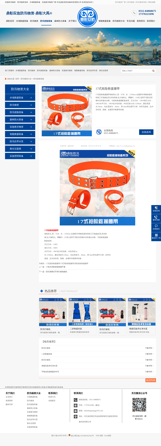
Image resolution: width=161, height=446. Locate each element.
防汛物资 (130, 2)
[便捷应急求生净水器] (141, 312)
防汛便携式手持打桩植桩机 (56, 272)
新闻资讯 (141, 21)
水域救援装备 (22, 21)
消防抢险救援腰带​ (81, 263)
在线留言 (51, 401)
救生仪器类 (103, 70)
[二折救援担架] (82, 312)
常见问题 (131, 21)
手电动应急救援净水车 (50, 372)
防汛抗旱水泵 (92, 70)
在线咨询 (146, 132)
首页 (17, 79)
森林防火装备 (60, 21)
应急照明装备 (16, 156)
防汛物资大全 (119, 21)
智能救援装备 (105, 21)
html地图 (107, 436)
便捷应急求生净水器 (138, 329)
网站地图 (151, 2)
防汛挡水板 (30, 387)
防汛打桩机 (45, 329)
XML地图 (99, 436)
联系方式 (51, 397)
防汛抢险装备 (46, 21)
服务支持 (9, 404)
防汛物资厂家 (120, 2)
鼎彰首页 (10, 21)
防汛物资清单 (141, 2)
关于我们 (72, 21)
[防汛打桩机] (53, 312)
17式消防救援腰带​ (67, 263)
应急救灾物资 (67, 70)
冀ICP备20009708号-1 (59, 436)
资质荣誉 (9, 401)
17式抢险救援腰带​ (53, 263)
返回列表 (150, 380)
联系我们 (151, 21)
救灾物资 (22, 387)
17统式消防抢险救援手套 (55, 267)
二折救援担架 (76, 329)
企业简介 (9, 397)
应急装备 (59, 387)
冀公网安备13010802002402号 (82, 436)
